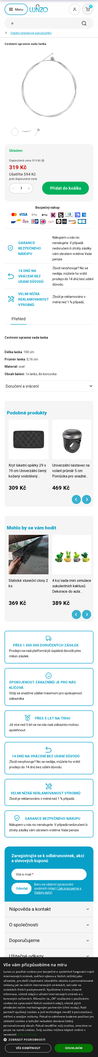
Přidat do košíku (65, 188)
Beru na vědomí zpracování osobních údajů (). (57, 888)
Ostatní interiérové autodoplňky (31, 33)
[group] (29, 458)
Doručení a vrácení (22, 386)
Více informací (27, 1034)
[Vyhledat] (84, 23)
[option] (14, 131)
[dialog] (49, 1007)
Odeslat (22, 888)
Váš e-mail (25, 874)
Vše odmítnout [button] (28, 1048)
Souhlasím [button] (74, 1048)
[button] (49, 1039)
